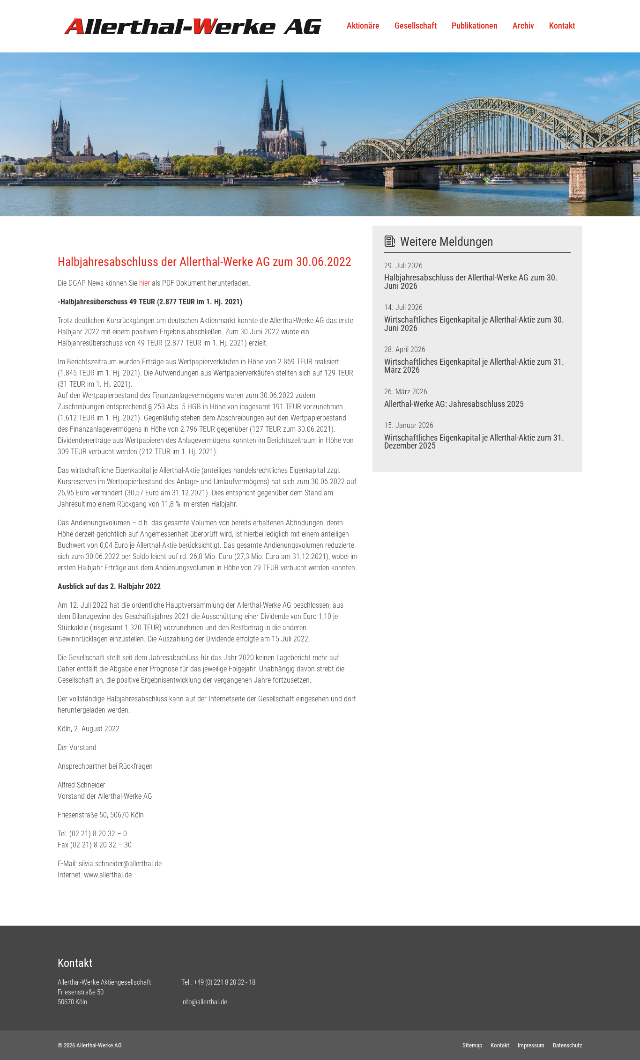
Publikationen (475, 25)
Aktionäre (363, 25)
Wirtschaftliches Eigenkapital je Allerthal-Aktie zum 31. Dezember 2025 (474, 442)
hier (144, 283)
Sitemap (472, 1045)
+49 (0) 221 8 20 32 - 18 (224, 982)
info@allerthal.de (204, 1002)
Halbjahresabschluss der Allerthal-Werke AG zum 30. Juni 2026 (471, 282)
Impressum (531, 1045)
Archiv (523, 25)
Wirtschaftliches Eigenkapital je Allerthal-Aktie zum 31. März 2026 (474, 366)
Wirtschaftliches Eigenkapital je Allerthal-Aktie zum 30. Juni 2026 (474, 324)
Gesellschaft (415, 25)
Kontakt (562, 25)
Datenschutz (567, 1045)
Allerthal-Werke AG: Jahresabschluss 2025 (454, 404)
